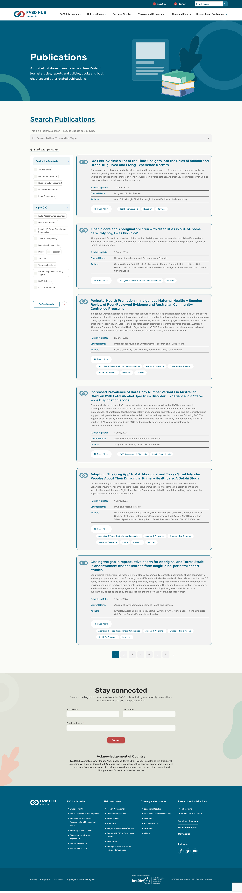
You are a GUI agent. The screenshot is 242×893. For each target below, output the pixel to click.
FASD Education (151, 823)
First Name (73, 709)
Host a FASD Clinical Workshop (157, 813)
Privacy (33, 879)
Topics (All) (41, 207)
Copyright (45, 879)
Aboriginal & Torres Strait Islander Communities (140, 280)
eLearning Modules (152, 809)
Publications (186, 809)
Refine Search (46, 304)
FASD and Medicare (78, 844)
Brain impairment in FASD (81, 830)
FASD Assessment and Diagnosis (84, 813)
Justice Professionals (117, 813)
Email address (75, 723)
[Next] (173, 654)
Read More (102, 280)
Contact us (184, 834)
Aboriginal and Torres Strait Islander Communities (119, 848)
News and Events (181, 14)
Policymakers (113, 818)
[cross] (64, 304)
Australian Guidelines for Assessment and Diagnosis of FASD (83, 822)
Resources (148, 818)
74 (166, 654)
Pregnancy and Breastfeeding (120, 828)
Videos (147, 833)
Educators (111, 823)
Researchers (112, 841)
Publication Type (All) (47, 161)
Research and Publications (210, 14)
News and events (187, 827)
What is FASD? (76, 809)
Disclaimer (58, 879)
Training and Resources (151, 14)
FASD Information (69, 14)
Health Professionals (116, 809)
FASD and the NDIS (78, 848)
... (157, 654)
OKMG (209, 879)
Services (170, 280)
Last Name (129, 709)
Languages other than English (80, 879)
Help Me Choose (95, 14)
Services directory (188, 821)
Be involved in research (191, 813)
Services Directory (123, 14)
